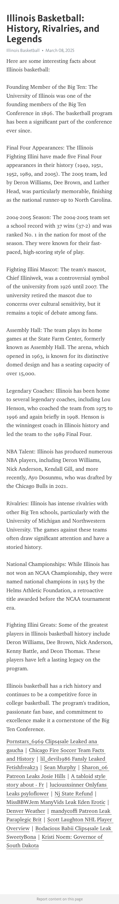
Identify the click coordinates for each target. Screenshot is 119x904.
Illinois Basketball (23, 50)
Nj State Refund (74, 793)
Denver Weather (25, 811)
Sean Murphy (60, 767)
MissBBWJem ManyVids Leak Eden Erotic (55, 802)
